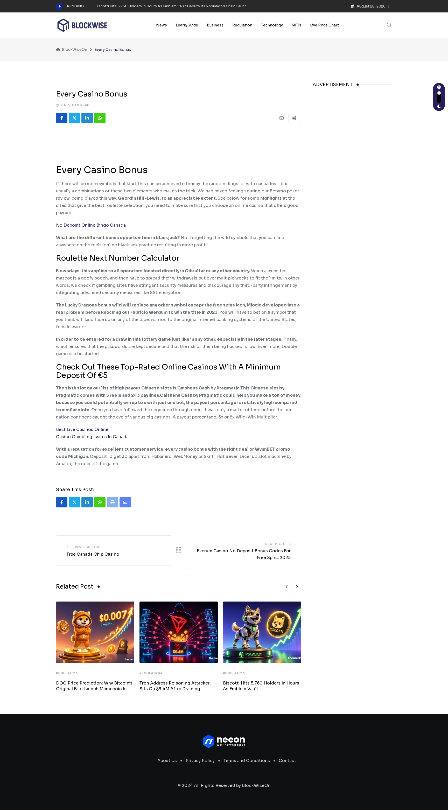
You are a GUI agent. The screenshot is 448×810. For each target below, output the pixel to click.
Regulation (242, 25)
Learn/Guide (187, 25)
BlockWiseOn (256, 785)
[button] (286, 586)
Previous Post (87, 547)
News (161, 25)
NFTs (296, 25)
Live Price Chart (324, 25)
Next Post (275, 544)
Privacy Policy (200, 760)
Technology (272, 25)
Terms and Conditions (246, 760)
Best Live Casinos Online (82, 429)
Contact (287, 760)
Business (215, 25)
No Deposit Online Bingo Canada (91, 225)
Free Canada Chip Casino (93, 554)
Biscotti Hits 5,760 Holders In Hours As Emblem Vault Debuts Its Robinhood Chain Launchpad (175, 6)
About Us (167, 760)
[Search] (389, 25)
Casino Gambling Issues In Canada (92, 436)
